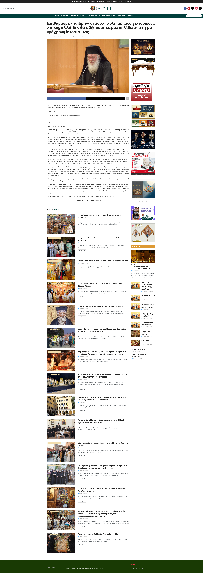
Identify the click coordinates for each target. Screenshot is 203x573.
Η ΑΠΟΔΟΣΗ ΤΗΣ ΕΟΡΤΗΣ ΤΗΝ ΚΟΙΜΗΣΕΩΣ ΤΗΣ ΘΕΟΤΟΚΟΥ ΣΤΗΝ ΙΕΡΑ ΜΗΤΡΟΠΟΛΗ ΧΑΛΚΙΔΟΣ (102, 375)
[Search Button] (200, 15)
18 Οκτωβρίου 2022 (82, 36)
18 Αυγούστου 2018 (147, 336)
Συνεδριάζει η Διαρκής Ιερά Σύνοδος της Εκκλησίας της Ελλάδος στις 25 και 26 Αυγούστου (102, 398)
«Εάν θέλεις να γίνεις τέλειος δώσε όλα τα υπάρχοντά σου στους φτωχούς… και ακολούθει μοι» (142, 266)
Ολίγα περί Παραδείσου (145, 341)
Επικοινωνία (77, 567)
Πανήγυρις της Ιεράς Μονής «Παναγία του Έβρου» (99, 534)
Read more (82, 228)
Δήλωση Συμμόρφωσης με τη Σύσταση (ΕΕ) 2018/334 (91, 568)
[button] (139, 201)
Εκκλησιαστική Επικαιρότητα (69, 36)
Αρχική (73, 1)
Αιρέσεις (129, 1)
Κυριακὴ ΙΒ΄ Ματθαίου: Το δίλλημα (148, 296)
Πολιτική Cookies (70, 568)
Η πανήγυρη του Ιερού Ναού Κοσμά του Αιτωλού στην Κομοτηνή (101, 216)
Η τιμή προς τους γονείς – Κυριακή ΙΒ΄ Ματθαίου (147, 314)
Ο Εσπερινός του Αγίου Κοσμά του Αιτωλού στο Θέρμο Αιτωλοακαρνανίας (101, 489)
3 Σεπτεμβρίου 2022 (137, 270)
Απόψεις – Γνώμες (101, 1)
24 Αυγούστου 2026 (83, 220)
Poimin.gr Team (93, 36)
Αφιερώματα (122, 1)
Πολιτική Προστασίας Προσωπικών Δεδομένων (104, 567)
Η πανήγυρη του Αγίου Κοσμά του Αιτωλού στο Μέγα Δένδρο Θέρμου (100, 284)
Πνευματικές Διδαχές (112, 1)
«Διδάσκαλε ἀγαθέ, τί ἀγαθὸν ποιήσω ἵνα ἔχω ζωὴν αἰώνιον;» (148, 305)
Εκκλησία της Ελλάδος (54, 36)
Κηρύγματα (93, 1)
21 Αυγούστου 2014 (137, 358)
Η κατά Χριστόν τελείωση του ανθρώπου (146, 332)
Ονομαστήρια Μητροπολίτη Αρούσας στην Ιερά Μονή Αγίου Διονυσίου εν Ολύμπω (101, 421)
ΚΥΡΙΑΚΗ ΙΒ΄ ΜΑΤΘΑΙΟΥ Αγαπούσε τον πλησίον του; (143, 355)
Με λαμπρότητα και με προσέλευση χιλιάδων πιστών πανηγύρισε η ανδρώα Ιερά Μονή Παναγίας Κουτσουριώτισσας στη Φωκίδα (101, 513)
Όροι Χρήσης (86, 567)
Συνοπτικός (87, 1)
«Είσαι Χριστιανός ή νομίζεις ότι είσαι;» (147, 323)
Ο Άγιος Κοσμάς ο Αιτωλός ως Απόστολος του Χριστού (101, 306)
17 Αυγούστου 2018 (147, 344)
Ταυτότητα (68, 567)
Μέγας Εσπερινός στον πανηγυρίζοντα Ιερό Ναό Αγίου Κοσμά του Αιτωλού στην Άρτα (102, 330)
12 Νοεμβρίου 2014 (137, 351)
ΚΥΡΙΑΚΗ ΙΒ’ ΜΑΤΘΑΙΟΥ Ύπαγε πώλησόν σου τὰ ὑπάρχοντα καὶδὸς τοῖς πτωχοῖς (147, 286)
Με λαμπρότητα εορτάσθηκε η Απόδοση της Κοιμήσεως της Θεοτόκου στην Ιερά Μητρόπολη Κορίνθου (103, 466)
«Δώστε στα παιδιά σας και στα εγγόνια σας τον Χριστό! (103, 260)
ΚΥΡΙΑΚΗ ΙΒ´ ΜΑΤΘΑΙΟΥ (139, 349)
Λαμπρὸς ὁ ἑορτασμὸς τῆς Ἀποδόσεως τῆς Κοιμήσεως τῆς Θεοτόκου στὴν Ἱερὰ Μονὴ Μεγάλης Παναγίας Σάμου (102, 352)
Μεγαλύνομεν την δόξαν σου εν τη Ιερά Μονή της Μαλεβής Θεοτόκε (103, 444)
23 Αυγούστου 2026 (83, 518)
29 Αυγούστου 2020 (147, 309)
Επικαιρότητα (79, 1)
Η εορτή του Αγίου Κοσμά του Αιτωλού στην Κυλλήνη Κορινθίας (101, 238)
